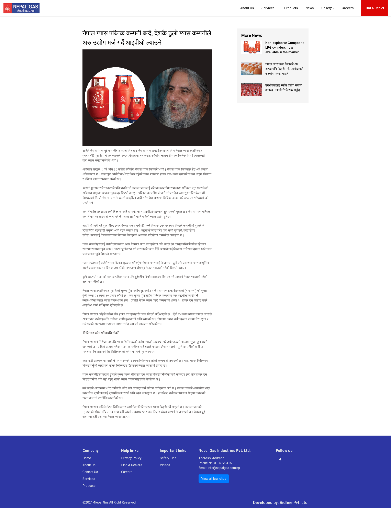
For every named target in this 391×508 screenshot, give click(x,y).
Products (291, 8)
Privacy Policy (131, 458)
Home (86, 458)
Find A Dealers (131, 465)
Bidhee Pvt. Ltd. (294, 502)
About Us (247, 8)
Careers (348, 8)
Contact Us (90, 472)
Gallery (326, 8)
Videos (165, 465)
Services (268, 8)
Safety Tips (168, 458)
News (309, 8)
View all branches (213, 479)
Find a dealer (374, 8)
